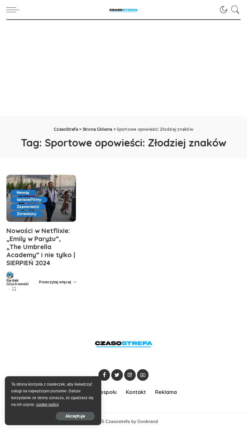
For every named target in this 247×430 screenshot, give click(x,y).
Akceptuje (75, 416)
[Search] (234, 9)
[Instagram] (130, 375)
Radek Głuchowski (17, 282)
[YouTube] (143, 375)
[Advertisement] (123, 68)
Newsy (23, 192)
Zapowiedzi (28, 206)
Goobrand (147, 421)
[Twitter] (117, 375)
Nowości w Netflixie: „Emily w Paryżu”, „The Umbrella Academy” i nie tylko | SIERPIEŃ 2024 (40, 247)
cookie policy (47, 404)
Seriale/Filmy (29, 199)
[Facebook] (104, 375)
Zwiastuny (26, 213)
